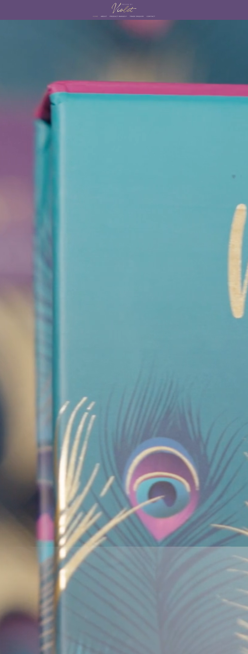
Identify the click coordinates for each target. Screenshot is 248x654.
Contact (151, 16)
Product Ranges (118, 16)
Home (95, 16)
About (104, 16)
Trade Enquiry (137, 16)
